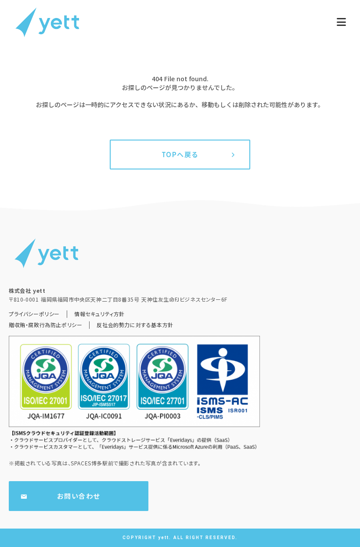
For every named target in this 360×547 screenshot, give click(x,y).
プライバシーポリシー (34, 313)
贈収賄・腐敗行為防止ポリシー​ (45, 324)
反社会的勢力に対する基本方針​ (135, 324)
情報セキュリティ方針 (99, 313)
